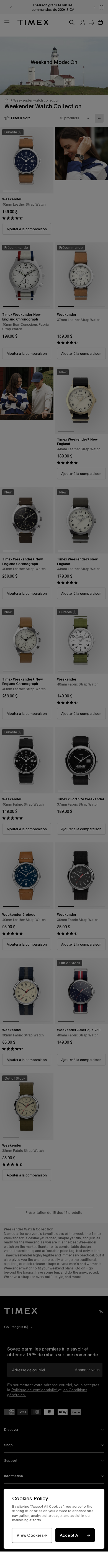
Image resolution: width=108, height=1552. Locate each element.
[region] (54, 1519)
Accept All (70, 1535)
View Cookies (30, 1535)
